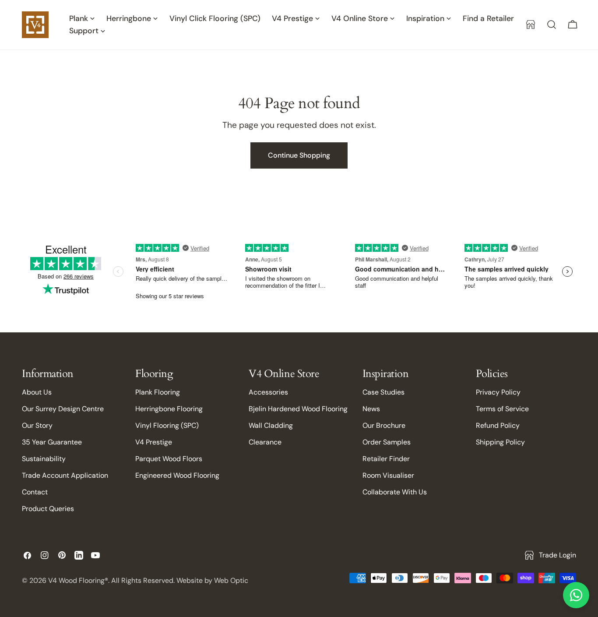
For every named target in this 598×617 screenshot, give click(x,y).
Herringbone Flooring (169, 408)
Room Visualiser (388, 475)
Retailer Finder (386, 458)
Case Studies (383, 392)
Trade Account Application (65, 475)
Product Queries (48, 508)
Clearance (265, 442)
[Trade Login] (530, 24)
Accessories (268, 392)
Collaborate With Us (394, 492)
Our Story (37, 425)
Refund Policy (498, 425)
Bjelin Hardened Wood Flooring (298, 408)
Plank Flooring (157, 392)
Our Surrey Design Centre (63, 408)
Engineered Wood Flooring (177, 475)
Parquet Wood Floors (168, 458)
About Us (37, 392)
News (371, 408)
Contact (35, 492)
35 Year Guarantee (52, 442)
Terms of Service (502, 408)
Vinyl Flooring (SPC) (167, 425)
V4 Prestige (153, 442)
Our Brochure (383, 425)
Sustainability (44, 458)
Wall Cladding (271, 425)
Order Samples (386, 442)
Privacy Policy (498, 392)
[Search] (551, 24)
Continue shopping (299, 155)
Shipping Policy (500, 442)
